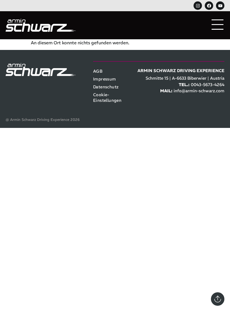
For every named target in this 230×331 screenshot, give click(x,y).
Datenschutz (105, 86)
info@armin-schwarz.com (199, 90)
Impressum (104, 79)
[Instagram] (198, 5)
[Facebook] (209, 5)
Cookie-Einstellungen (107, 97)
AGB (97, 71)
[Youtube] (220, 5)
